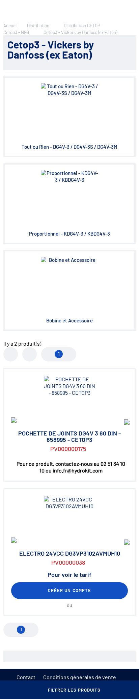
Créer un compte (69, 590)
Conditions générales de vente (79, 677)
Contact (26, 677)
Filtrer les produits (74, 690)
